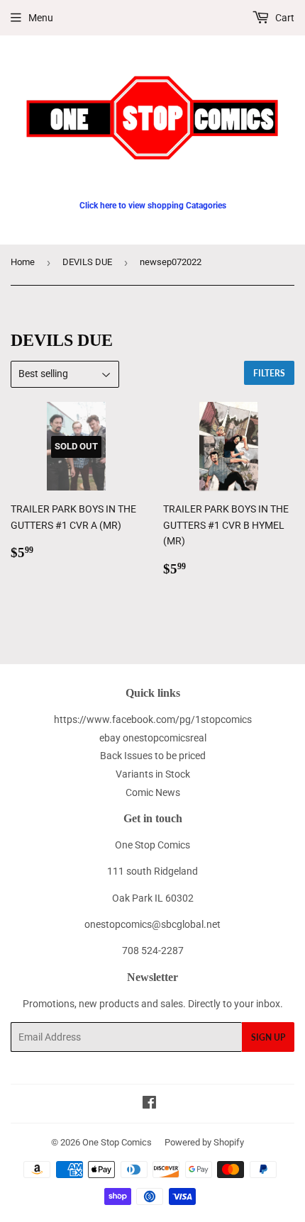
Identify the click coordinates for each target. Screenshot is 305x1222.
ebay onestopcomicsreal (152, 738)
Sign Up (268, 1037)
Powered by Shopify (204, 1142)
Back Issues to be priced (153, 755)
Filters (269, 373)
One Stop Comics (117, 1142)
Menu (40, 17)
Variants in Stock (153, 774)
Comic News (153, 792)
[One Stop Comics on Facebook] (149, 1104)
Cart (283, 17)
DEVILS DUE (87, 262)
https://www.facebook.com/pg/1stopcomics (153, 719)
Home (23, 262)
